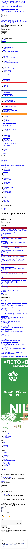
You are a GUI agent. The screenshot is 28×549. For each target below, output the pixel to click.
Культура (5, 174)
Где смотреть (6, 135)
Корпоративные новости (9, 129)
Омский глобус (7, 70)
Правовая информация (9, 460)
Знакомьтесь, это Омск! (9, 60)
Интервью (5, 200)
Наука (4, 197)
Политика (5, 175)
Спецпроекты (22, 11)
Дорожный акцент (7, 94)
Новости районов (7, 192)
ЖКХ (4, 181)
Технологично (6, 79)
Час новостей (17, 20)
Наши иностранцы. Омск (9, 68)
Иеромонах (6, 61)
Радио (7, 12)
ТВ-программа (7, 436)
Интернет (5, 141)
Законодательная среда (9, 101)
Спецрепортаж (7, 74)
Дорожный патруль (8, 95)
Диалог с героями (7, 58)
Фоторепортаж (7, 202)
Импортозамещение (8, 193)
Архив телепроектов (6, 125)
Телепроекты (10, 11)
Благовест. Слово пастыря (9, 57)
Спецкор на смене (7, 109)
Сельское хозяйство (8, 187)
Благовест (5, 56)
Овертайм (5, 85)
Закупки (5, 459)
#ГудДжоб (5, 87)
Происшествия (7, 198)
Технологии (6, 201)
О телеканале (6, 437)
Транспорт (6, 189)
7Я (4, 50)
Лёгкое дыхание (7, 116)
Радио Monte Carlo (19, 21)
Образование (6, 182)
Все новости (6, 447)
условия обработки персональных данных (13, 544)
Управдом (5, 48)
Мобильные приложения (9, 143)
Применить (3, 225)
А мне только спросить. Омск (10, 51)
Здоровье (5, 183)
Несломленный (7, 46)
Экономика (6, 178)
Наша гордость (7, 67)
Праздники (6, 184)
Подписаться (4, 32)
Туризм (5, 196)
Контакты (15, 22)
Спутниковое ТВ (7, 140)
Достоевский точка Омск (9, 106)
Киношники (6, 117)
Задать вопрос (4, 481)
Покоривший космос (8, 47)
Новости (16, 11)
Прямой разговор (7, 72)
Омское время (6, 111)
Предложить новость (6, 18)
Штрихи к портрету (8, 121)
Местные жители (7, 80)
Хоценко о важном (8, 100)
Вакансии (5, 130)
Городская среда (7, 191)
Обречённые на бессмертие (10, 110)
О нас (11, 22)
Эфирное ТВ (6, 136)
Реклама (8, 22)
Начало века (6, 120)
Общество (5, 172)
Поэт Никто (6, 44)
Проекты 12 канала (8, 71)
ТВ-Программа (11, 21)
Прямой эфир (4, 11)
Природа (5, 188)
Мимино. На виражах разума (10, 62)
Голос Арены (6, 86)
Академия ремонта (8, 107)
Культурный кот (7, 119)
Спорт (5, 173)
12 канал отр (6, 150)
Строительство (7, 179)
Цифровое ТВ (6, 139)
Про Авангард (6, 145)
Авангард (3, 12)
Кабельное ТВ (6, 138)
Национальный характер (9, 123)
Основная (5, 149)
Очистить (3, 226)
